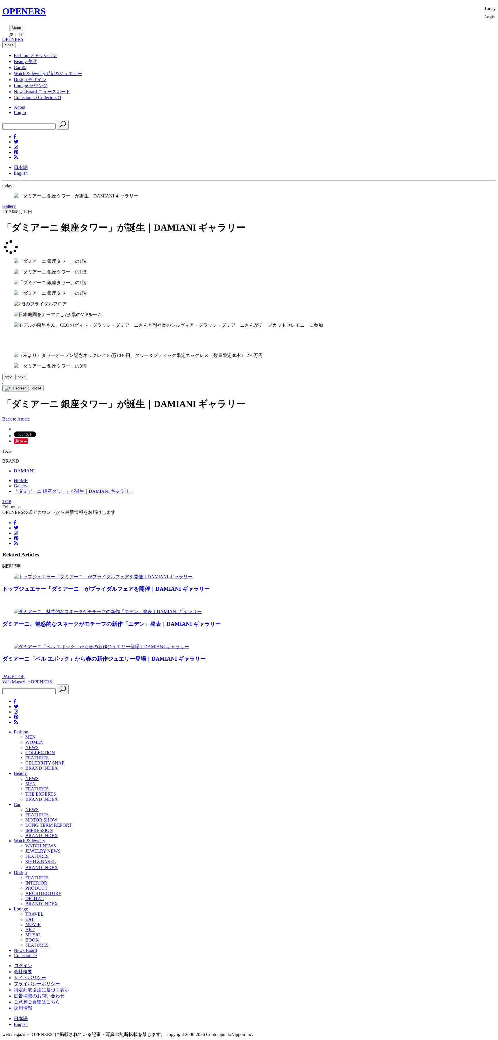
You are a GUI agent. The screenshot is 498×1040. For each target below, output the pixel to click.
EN (21, 34)
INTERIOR (36, 883)
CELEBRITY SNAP (44, 762)
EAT (29, 919)
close (36, 388)
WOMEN (34, 742)
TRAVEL (34, 914)
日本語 (21, 167)
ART (30, 929)
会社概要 (23, 971)
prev (8, 377)
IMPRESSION (39, 830)
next (21, 377)
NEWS (32, 747)
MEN (30, 737)
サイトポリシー (30, 977)
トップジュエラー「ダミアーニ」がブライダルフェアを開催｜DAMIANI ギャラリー (106, 589)
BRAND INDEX (41, 768)
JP (11, 34)
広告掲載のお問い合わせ (39, 995)
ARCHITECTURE (43, 893)
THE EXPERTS (40, 794)
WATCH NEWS (40, 845)
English (21, 173)
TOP (6, 501)
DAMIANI (24, 470)
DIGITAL (34, 898)
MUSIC (32, 934)
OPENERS (24, 11)
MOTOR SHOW (41, 819)
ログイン (23, 965)
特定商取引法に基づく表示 (41, 989)
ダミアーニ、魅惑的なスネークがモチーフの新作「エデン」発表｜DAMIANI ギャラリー (111, 624)
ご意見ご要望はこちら (37, 1001)
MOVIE (33, 924)
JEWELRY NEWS (43, 851)
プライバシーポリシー (37, 983)
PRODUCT (36, 888)
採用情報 (23, 1007)
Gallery (9, 206)
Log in (20, 112)
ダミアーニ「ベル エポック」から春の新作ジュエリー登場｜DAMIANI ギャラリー (104, 659)
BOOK (32, 940)
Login (490, 16)
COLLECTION (40, 752)
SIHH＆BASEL (40, 861)
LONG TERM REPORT (48, 825)
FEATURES (37, 757)
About (19, 107)
